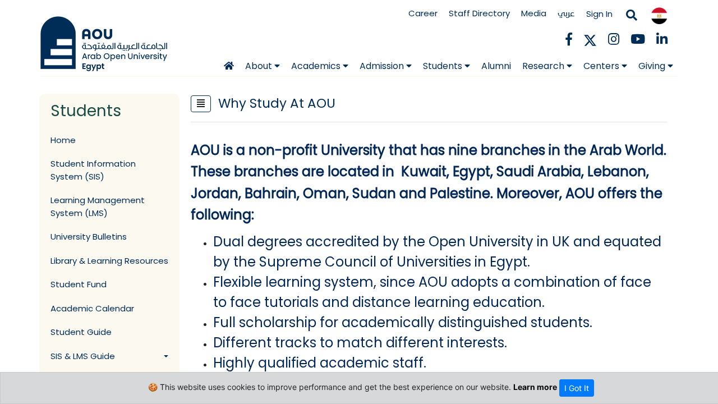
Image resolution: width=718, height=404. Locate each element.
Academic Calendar (92, 308)
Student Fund (78, 284)
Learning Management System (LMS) (97, 206)
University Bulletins (88, 236)
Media (533, 13)
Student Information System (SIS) (93, 170)
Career (423, 13)
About (259, 65)
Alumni (496, 65)
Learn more (535, 387)
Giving (653, 65)
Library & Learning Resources (109, 261)
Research (544, 65)
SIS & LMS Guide (82, 356)
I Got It (576, 388)
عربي (566, 13)
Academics (317, 65)
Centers (602, 65)
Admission (383, 65)
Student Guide (81, 332)
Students (443, 65)
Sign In (599, 14)
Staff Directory (479, 13)
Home (63, 140)
